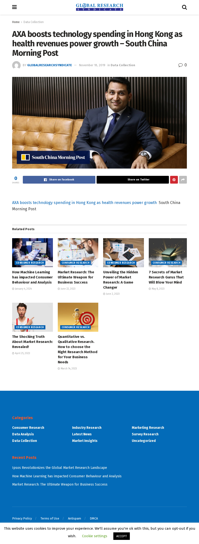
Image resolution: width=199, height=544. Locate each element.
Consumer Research (30, 262)
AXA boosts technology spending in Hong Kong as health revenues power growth (84, 202)
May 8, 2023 (158, 288)
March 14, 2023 (68, 368)
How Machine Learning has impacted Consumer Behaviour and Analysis (32, 277)
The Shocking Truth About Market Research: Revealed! (32, 341)
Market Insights (85, 441)
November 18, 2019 (92, 65)
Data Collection (34, 22)
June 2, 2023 (112, 293)
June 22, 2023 (67, 288)
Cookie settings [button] (94, 536)
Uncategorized (144, 441)
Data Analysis (23, 434)
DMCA (94, 518)
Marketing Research (148, 428)
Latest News (82, 434)
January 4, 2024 (23, 288)
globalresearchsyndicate (49, 65)
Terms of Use (50, 518)
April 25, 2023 (22, 353)
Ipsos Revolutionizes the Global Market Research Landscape (59, 468)
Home (16, 22)
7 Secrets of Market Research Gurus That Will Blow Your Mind (166, 277)
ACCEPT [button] (121, 536)
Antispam (74, 518)
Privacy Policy (22, 518)
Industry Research (86, 428)
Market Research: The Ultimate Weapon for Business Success (76, 277)
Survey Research (145, 434)
